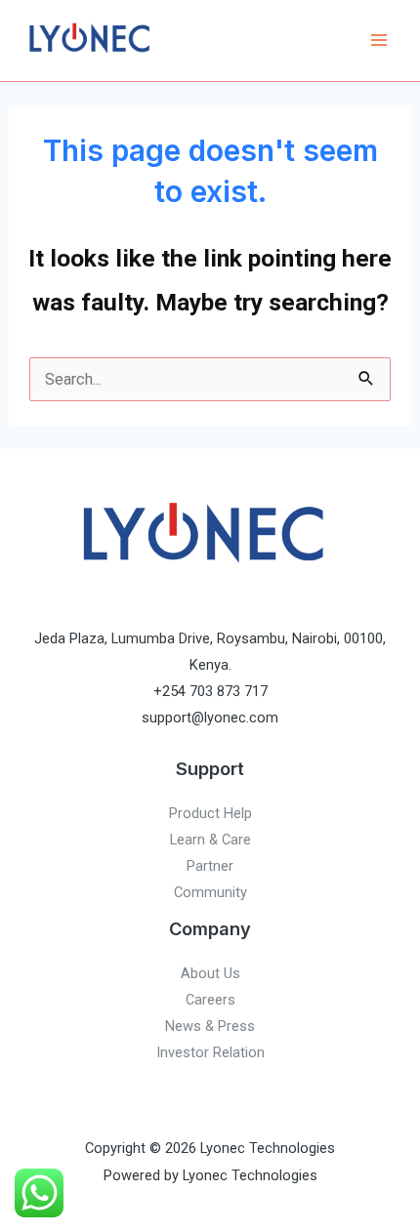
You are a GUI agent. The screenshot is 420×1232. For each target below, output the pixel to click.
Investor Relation (210, 1052)
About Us (210, 973)
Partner (210, 866)
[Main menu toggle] (378, 40)
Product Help (210, 813)
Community (210, 892)
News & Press (210, 1026)
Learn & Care (210, 839)
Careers (210, 999)
